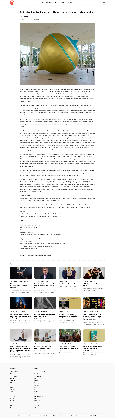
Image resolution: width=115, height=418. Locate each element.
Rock (35, 398)
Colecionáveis (38, 376)
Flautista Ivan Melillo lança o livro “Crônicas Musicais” (44, 347)
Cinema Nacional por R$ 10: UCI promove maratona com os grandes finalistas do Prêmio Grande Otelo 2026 (93, 317)
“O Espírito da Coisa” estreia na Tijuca (93, 285)
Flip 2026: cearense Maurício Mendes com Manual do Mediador (92, 348)
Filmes (12, 391)
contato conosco (87, 415)
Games (12, 394)
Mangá (12, 398)
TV (35, 407)
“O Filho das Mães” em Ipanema (69, 284)
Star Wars (37, 403)
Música (12, 400)
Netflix (36, 391)
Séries (11, 405)
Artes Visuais (13, 389)
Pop (35, 394)
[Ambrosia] (12, 2)
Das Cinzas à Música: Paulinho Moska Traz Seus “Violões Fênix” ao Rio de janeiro (20, 316)
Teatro (11, 407)
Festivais (36, 385)
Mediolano (97, 415)
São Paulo (37, 400)
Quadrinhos (13, 403)
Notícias (12, 378)
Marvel (36, 389)
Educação (37, 382)
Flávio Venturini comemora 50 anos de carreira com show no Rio (44, 285)
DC (35, 378)
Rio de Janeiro (38, 396)
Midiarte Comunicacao (27, 19)
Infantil (36, 387)
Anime (11, 387)
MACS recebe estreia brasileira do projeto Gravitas (44, 315)
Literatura (12, 396)
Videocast (12, 380)
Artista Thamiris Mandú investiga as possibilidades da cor (68, 348)
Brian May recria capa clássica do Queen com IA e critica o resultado (20, 285)
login (33, 255)
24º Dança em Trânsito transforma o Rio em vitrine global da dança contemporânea (69, 316)
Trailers (36, 405)
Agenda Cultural (14, 371)
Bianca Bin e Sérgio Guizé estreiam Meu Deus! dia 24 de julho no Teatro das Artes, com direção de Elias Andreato (20, 349)
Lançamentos (13, 376)
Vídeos (12, 382)
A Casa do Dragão (39, 371)
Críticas (12, 374)
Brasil (36, 374)
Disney (36, 380)
